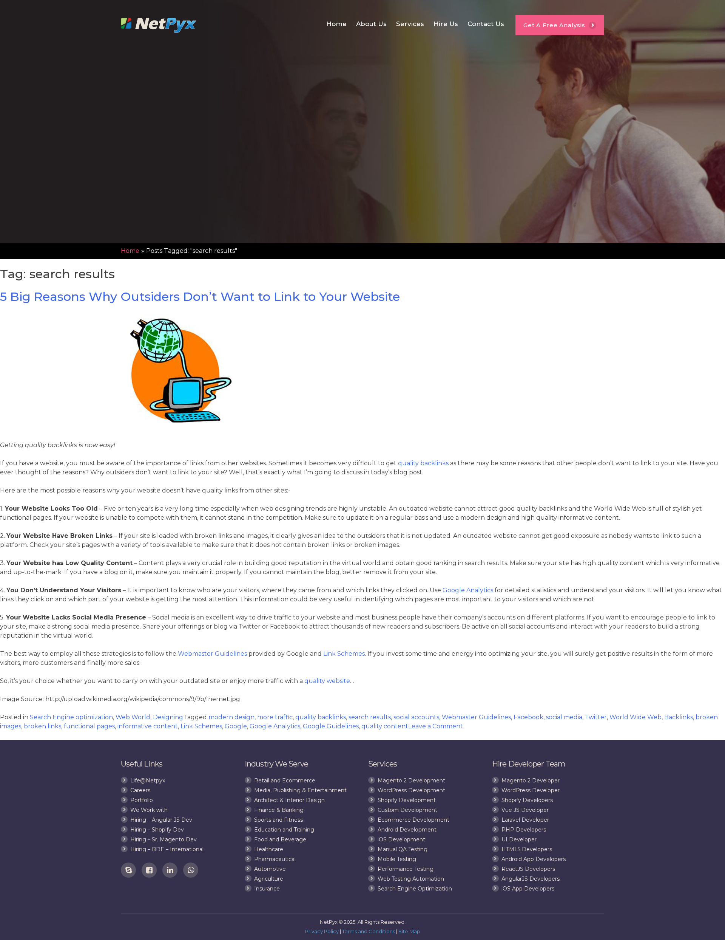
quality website (327, 680)
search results (370, 717)
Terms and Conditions (368, 931)
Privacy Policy (322, 931)
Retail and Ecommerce (284, 780)
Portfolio (141, 800)
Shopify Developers (527, 800)
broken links (42, 726)
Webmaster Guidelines (212, 653)
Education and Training (284, 829)
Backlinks (678, 717)
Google (236, 726)
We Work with (149, 810)
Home (336, 24)
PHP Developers (523, 829)
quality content (384, 726)
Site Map (409, 931)
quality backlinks (423, 463)
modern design (231, 717)
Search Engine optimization (71, 717)
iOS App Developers (527, 888)
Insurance (267, 888)
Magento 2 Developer (530, 780)
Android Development (407, 829)
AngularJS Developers (530, 878)
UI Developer (519, 839)
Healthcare (268, 849)
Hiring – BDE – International (167, 849)
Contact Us (485, 24)
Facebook (528, 717)
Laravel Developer (525, 819)
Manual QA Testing (402, 849)
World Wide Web (635, 717)
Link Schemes (344, 653)
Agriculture (268, 878)
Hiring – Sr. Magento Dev (163, 839)
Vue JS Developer (525, 810)
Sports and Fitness (278, 819)
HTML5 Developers (526, 849)
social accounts (416, 717)
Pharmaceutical (275, 859)
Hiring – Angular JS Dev (161, 819)
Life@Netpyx (147, 780)
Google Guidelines (331, 726)
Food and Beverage (280, 839)
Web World (133, 717)
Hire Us (445, 24)
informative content (147, 726)
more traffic (275, 717)
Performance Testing (405, 869)
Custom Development (407, 810)
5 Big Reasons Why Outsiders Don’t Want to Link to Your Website (200, 296)
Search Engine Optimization (415, 888)
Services (410, 24)
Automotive (270, 869)
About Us (371, 24)
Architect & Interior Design (289, 800)
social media (564, 717)
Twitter (596, 717)
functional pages (89, 726)
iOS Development (401, 839)
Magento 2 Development (411, 780)
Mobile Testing (397, 859)
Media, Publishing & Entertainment (300, 790)
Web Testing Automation (411, 878)
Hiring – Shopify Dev (157, 829)
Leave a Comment (435, 726)
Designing (168, 717)
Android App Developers (533, 859)
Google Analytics (468, 590)
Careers (140, 790)
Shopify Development (407, 800)
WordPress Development (411, 790)
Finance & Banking (279, 810)
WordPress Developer (530, 790)
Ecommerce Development (413, 819)
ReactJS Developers (528, 869)
